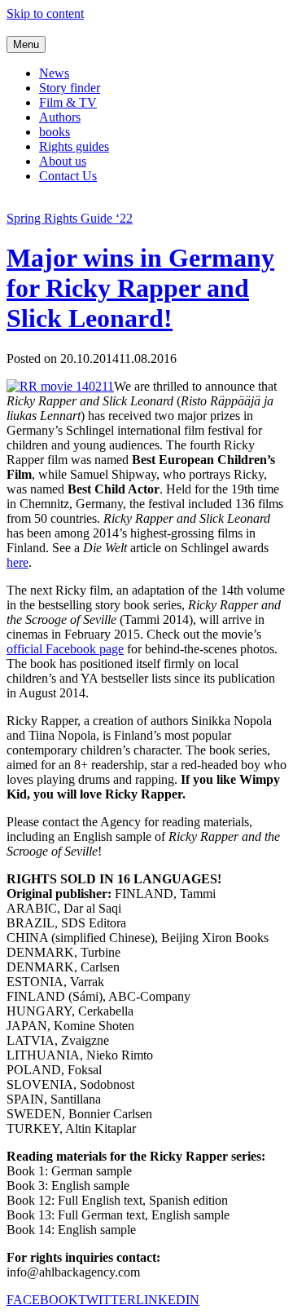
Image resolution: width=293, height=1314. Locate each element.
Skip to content (45, 13)
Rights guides (74, 146)
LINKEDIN (167, 1300)
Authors (60, 117)
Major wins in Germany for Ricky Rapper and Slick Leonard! (140, 288)
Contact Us (68, 176)
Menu (26, 44)
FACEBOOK (42, 1300)
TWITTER (107, 1300)
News (54, 73)
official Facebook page (65, 649)
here (17, 562)
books (54, 132)
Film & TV (68, 102)
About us (62, 161)
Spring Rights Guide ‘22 (70, 218)
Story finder (69, 88)
